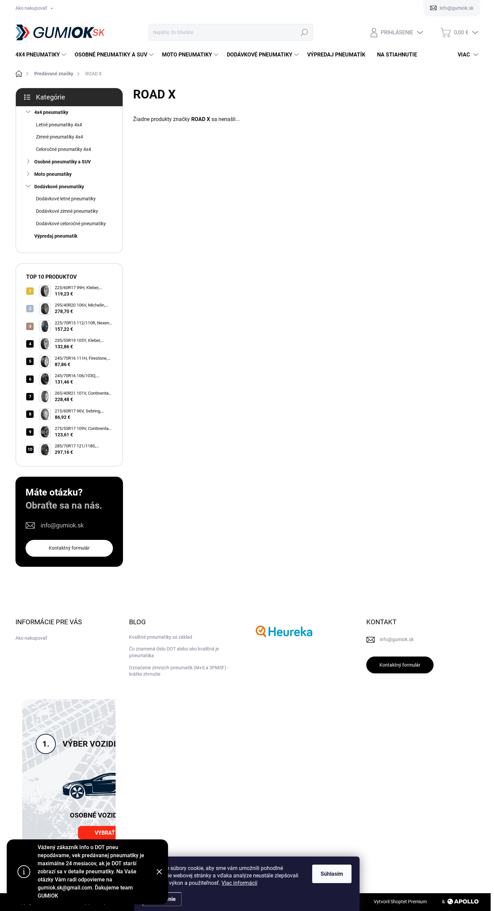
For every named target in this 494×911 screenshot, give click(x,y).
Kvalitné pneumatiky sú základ (160, 637)
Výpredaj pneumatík (55, 236)
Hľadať (304, 32)
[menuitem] (41, 55)
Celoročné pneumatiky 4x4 (63, 149)
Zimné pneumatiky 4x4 (59, 137)
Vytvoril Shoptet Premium (400, 901)
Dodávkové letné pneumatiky (66, 198)
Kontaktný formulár (69, 548)
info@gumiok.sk (62, 525)
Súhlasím (332, 874)
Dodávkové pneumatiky (59, 186)
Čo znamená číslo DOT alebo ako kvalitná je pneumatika (174, 652)
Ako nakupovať (31, 8)
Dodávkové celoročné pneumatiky (71, 223)
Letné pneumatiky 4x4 (59, 124)
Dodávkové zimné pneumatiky (67, 211)
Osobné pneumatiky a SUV (62, 161)
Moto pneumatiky (53, 174)
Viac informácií (239, 883)
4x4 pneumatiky (51, 112)
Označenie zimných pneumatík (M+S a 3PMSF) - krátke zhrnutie (179, 671)
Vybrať (105, 833)
